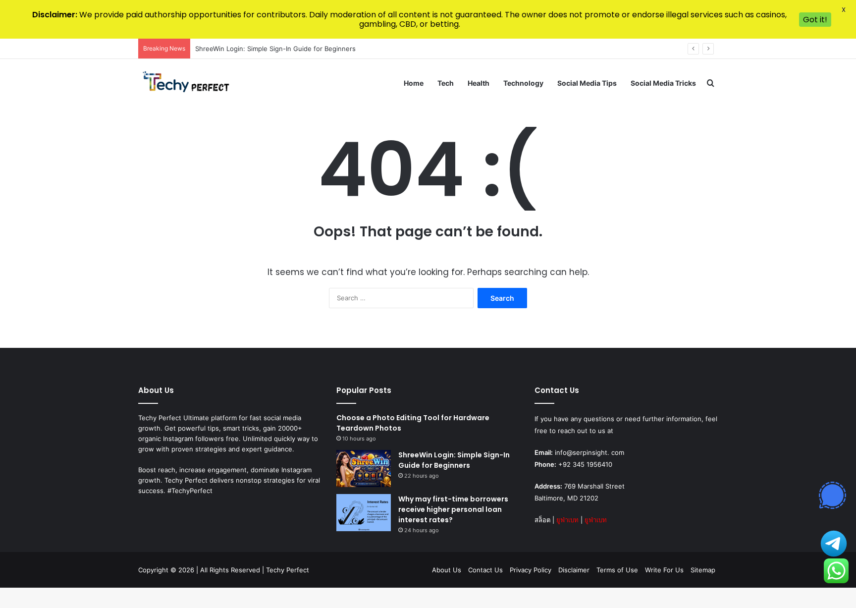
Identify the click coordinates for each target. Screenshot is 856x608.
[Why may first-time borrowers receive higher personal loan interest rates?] (363, 512)
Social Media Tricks (663, 83)
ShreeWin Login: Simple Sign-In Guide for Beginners (275, 49)
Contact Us (485, 570)
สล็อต (542, 520)
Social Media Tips (587, 83)
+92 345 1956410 (585, 464)
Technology (523, 83)
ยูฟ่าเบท (567, 520)
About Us (446, 570)
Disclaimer (573, 570)
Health (478, 83)
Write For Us (664, 570)
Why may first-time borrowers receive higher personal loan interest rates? (453, 509)
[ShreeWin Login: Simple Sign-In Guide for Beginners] (363, 468)
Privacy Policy (530, 570)
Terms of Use (617, 570)
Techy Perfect (287, 570)
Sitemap (703, 570)
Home (414, 83)
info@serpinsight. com (589, 452)
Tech (445, 83)
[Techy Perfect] (187, 83)
